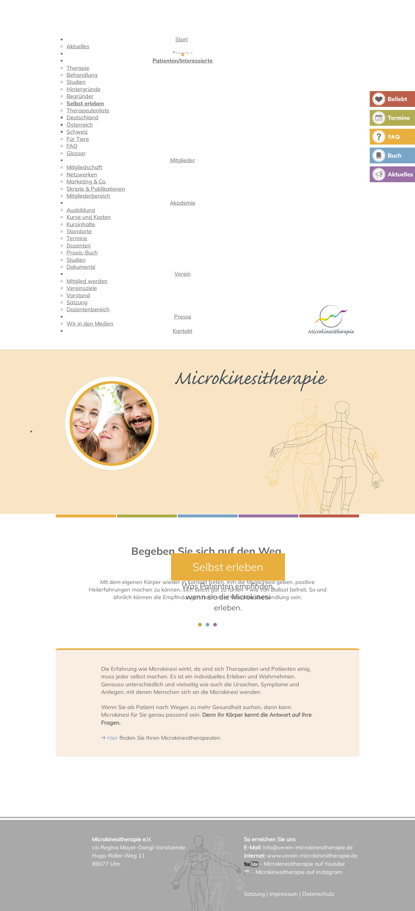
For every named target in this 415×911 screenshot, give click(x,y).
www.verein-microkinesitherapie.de (312, 855)
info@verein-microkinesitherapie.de (308, 847)
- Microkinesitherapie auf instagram (296, 871)
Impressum (283, 893)
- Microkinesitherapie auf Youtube (302, 863)
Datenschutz (318, 893)
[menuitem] (182, 40)
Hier (112, 737)
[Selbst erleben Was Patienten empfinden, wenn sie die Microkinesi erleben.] (207, 432)
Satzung (254, 893)
